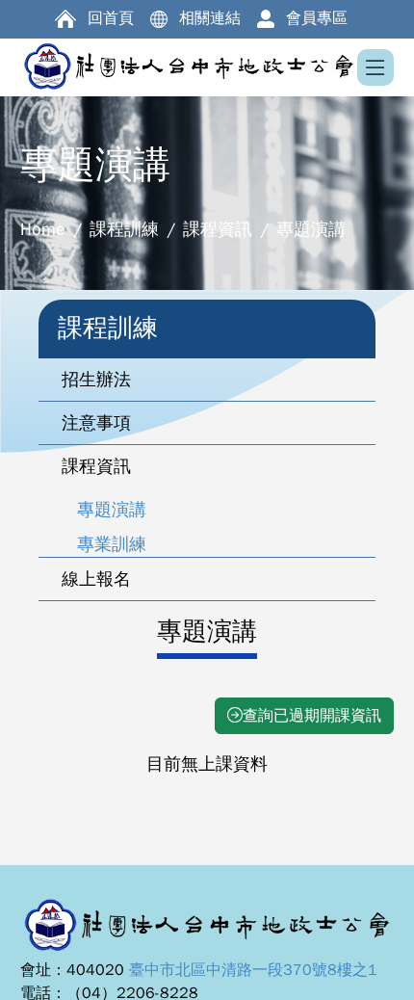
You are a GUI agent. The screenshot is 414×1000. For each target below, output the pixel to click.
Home (42, 229)
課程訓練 (124, 229)
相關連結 (210, 18)
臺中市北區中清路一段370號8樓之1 (253, 970)
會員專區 (317, 18)
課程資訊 (217, 229)
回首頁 (111, 18)
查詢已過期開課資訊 (312, 715)
